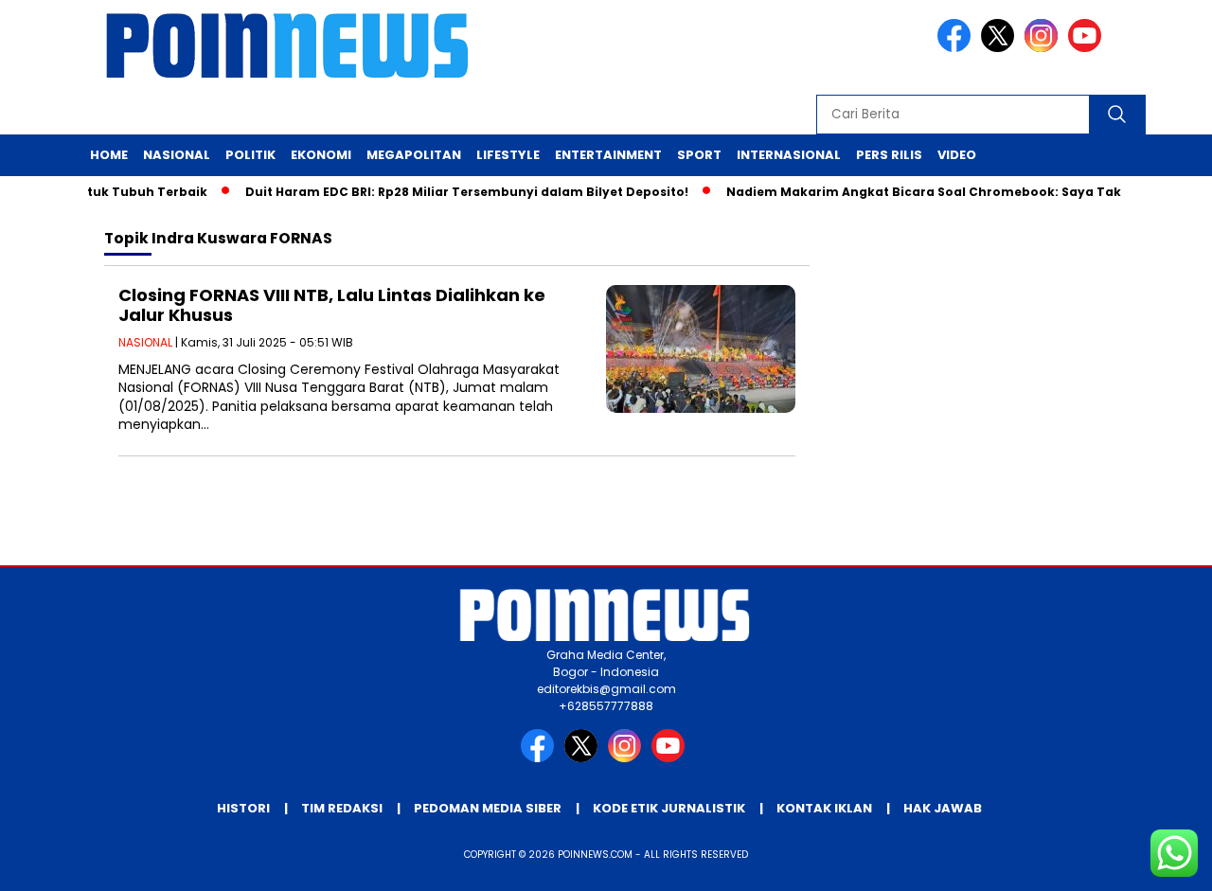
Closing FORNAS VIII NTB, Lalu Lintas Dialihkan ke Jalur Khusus (331, 305)
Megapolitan (413, 155)
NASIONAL (145, 342)
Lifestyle (508, 155)
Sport (699, 155)
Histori (243, 808)
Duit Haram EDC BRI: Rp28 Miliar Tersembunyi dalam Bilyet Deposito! (453, 192)
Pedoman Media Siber (487, 808)
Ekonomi (321, 155)
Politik (250, 155)
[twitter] (1001, 48)
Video (956, 155)
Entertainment (608, 155)
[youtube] (1088, 48)
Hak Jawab (942, 808)
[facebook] (957, 48)
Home (109, 155)
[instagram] (1044, 48)
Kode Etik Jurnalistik (669, 808)
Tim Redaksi (342, 808)
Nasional (176, 155)
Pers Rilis (889, 155)
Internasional (789, 155)
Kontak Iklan (824, 808)
